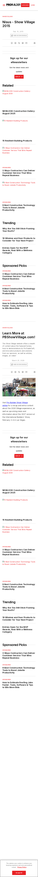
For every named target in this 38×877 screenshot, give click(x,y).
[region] (19, 868)
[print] (35, 43)
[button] (3, 5)
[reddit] (23, 43)
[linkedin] (15, 43)
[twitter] (19, 43)
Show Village (7, 16)
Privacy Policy (21, 867)
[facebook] (12, 43)
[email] (26, 43)
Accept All (19, 873)
